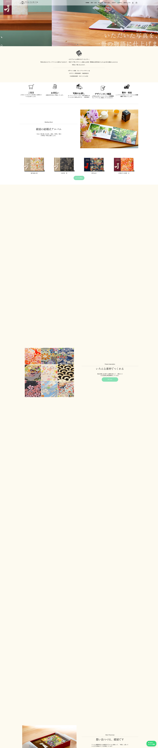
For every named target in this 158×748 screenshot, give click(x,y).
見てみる (110, 379)
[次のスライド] (156, 23)
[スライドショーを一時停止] (75, 44)
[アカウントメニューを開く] (133, 3)
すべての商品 (79, 178)
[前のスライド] (2, 23)
